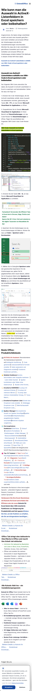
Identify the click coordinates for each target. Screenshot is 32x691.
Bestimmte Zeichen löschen (20, 455)
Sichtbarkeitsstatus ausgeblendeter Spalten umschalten (14, 418)
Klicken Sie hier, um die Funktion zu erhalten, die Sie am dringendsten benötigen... (15, 513)
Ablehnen (22, 687)
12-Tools (20, 453)
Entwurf (24, 428)
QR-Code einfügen (14, 467)
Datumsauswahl (10, 438)
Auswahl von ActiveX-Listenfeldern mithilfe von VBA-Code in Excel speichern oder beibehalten (15, 63)
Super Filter (17, 445)
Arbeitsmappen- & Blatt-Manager (15, 433)
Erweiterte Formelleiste (12, 431)
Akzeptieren (8, 687)
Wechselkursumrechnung (19, 475)
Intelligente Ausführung (13, 362)
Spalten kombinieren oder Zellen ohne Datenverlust (14, 382)
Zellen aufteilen (20, 482)
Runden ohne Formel (21, 384)
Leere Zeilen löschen (11, 380)
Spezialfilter (8, 448)
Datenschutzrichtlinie (17, 683)
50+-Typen (14, 458)
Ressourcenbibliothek (12, 436)
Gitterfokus (15, 428)
